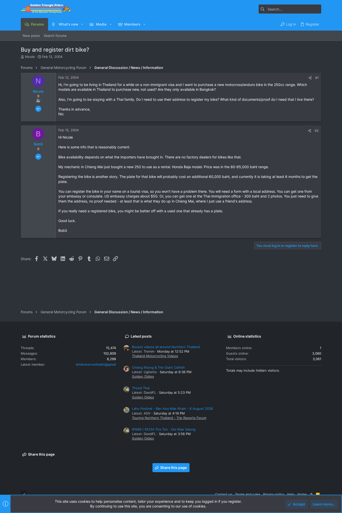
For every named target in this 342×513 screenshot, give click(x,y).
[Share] (310, 77)
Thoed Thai (140, 388)
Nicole (30, 57)
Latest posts (141, 336)
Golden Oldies (143, 376)
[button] (82, 24)
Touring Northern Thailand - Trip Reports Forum (169, 418)
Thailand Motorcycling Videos (155, 356)
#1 (317, 78)
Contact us (223, 494)
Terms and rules (247, 494)
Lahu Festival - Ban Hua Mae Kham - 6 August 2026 (172, 408)
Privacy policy (273, 494)
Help (290, 494)
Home (302, 494)
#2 (317, 131)
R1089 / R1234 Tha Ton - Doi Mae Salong (164, 429)
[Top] (311, 494)
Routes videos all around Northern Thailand (166, 347)
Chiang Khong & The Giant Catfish (158, 367)
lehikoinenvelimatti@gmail (96, 364)
